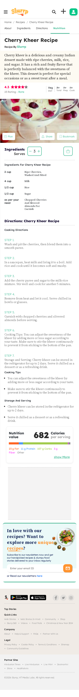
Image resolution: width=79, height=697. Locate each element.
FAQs (35, 633)
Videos (24, 623)
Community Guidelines (18, 648)
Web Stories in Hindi (30, 619)
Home (8, 22)
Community (50, 619)
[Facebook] (56, 598)
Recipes (20, 22)
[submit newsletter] (67, 568)
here (39, 575)
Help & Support (22, 633)
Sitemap (65, 644)
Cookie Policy (27, 644)
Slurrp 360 (11, 623)
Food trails (37, 623)
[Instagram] (71, 598)
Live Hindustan (32, 664)
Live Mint (48, 664)
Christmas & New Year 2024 (59, 623)
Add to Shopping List (68, 151)
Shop (62, 619)
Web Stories (10, 619)
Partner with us (50, 633)
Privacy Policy (10, 644)
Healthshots (22, 668)
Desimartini (62, 664)
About (7, 633)
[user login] (74, 11)
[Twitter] (63, 598)
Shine (9, 668)
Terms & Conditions (47, 644)
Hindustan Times (12, 664)
